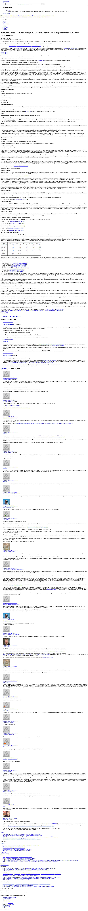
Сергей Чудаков (6, 646)
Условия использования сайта (9, 897)
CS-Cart (23, 310)
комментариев (4, 311)
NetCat (42, 310)
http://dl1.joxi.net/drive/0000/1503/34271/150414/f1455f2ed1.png (16, 407)
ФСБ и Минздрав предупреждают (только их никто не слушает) (17, 850)
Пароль (23, 4)
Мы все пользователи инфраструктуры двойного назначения (19, 838)
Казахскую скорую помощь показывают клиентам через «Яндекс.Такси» (31, 869)
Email (4, 4)
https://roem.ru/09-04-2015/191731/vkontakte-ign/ (38, 527)
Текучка (5, 29)
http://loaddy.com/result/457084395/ (16, 230)
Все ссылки (3, 852)
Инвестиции (6, 23)
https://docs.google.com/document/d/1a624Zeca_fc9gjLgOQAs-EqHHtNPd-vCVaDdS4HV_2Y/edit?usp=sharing (26, 654)
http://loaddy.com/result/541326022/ (17, 269)
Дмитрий (10, 878)
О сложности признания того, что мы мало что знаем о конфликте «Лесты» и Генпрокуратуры (34, 868)
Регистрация (6, 1)
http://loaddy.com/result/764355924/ (49, 360)
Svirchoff (5, 341)
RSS (4, 907)
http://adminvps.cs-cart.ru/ (52, 589)
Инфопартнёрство (7, 899)
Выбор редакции (4, 314)
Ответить (15, 378)
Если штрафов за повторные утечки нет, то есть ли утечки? (19, 857)
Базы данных (56, 310)
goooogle (5, 481)
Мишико (10, 868)
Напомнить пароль (22, 4)
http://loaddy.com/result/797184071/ (16, 271)
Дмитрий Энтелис (7, 507)
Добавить (4, 368)
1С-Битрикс (10, 310)
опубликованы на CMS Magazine (70, 48)
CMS (20, 310)
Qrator (13, 904)
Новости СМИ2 (4, 52)
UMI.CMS (50, 310)
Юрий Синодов (7, 355)
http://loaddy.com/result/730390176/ (17, 225)
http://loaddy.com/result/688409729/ (18, 266)
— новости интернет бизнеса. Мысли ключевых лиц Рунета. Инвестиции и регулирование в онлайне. (25, 16)
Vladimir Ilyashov (11, 875)
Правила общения (7, 898)
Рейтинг (61, 310)
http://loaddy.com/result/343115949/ (22, 175)
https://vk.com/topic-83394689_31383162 (11, 405)
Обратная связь (6, 906)
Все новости (3, 863)
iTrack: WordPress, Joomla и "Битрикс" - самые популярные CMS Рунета (25, 46)
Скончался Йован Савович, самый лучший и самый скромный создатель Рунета (22, 834)
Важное (2, 832)
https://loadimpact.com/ (48, 657)
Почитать (3, 843)
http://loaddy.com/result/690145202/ (17, 223)
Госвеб (4, 22)
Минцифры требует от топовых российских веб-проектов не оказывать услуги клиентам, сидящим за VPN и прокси (30, 836)
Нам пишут (5, 27)
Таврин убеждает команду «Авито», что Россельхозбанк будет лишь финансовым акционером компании (37, 874)
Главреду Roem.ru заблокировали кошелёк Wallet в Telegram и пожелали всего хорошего (40, 877)
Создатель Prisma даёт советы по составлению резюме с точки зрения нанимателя (21, 845)
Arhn (4, 806)
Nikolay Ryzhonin (7, 791)
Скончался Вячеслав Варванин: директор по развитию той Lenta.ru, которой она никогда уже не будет (36, 872)
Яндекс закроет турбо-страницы (21, 879)
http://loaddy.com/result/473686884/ (21, 166)
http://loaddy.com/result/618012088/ (21, 267)
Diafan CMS (28, 310)
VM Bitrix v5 (28, 111)
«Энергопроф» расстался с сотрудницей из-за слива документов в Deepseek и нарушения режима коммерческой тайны (32, 861)
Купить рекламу (6, 13)
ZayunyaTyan (6, 519)
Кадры (4, 25)
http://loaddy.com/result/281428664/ (20, 264)
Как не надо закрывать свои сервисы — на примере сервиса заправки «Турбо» (32, 870)
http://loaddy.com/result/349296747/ (20, 199)
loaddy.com (19, 48)
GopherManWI (6, 682)
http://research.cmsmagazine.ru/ (58, 345)
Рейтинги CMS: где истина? (11, 316)
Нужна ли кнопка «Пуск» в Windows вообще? (27, 875)
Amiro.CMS (16, 310)
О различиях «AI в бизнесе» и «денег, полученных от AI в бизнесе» (20, 858)
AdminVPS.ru (41, 60)
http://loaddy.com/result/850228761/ (19, 265)
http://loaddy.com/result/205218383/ (16, 270)
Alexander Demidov (8, 324)
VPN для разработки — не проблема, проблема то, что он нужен (17, 849)
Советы (4, 28)
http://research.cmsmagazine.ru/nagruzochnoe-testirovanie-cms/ (51, 344)
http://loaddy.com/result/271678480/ (16, 228)
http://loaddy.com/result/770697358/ (17, 221)
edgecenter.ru (10, 903)
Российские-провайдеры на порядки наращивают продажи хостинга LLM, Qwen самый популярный (26, 884)
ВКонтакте (8, 10)
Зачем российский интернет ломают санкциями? (14, 848)
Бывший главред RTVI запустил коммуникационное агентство (19, 859)
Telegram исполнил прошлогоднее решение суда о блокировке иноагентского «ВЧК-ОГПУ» (34, 878)
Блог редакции (6, 905)
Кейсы (4, 26)
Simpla (46, 310)
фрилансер (9, 872)
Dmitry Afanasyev (7, 569)
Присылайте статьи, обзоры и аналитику (54, 309)
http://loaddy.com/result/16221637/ (20, 263)
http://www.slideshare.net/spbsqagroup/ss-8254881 (54, 651)
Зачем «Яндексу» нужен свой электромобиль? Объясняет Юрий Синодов (21, 839)
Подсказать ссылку (5, 853)
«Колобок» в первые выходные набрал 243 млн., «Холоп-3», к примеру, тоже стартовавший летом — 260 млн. (28, 886)
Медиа (4, 21)
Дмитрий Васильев (7, 771)
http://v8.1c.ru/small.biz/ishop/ (16, 585)
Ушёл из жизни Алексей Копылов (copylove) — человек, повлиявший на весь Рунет (22, 835)
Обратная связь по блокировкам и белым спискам (14, 846)
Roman (4, 551)
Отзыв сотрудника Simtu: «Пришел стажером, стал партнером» (18, 885)
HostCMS (34, 310)
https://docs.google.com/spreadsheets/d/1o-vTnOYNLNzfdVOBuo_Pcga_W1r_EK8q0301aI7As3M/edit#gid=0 (31, 362)
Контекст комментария (8, 322)
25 (19, 316)
